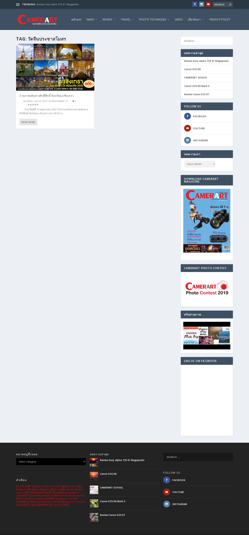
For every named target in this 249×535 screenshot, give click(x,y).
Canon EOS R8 (192, 69)
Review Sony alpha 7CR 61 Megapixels (58, 4)
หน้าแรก (76, 19)
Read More (28, 122)
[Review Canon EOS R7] (94, 517)
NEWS (90, 19)
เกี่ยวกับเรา (194, 19)
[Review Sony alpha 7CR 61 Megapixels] (94, 462)
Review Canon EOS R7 (196, 94)
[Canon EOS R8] (94, 476)
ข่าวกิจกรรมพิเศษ (57, 101)
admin (29, 101)
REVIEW (107, 19)
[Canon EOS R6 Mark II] (94, 503)
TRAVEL (125, 19)
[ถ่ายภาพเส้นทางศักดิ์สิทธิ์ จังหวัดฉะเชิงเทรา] (55, 67)
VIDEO (179, 19)
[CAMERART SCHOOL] (94, 490)
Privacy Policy (219, 19)
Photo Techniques (152, 19)
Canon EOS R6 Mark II (196, 86)
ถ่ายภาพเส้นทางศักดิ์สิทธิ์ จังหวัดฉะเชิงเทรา (46, 96)
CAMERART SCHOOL (195, 77)
